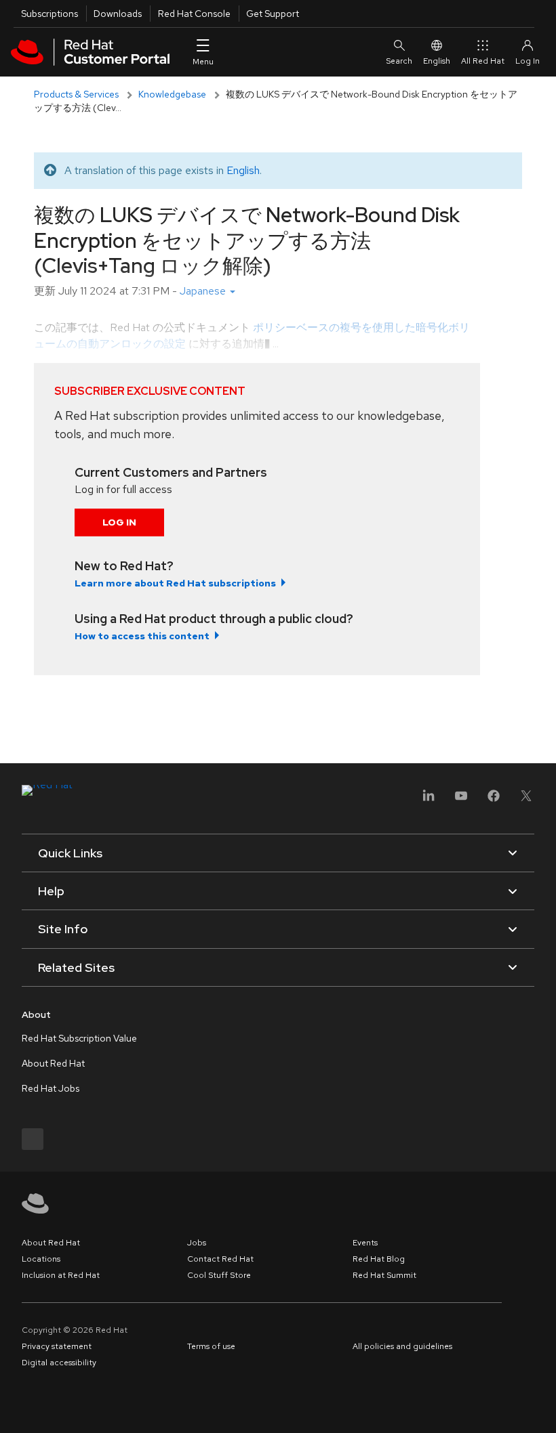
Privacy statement (57, 1346)
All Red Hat (482, 61)
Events (365, 1242)
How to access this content (142, 636)
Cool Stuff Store (219, 1275)
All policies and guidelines (402, 1346)
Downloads (118, 13)
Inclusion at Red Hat (61, 1275)
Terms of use (211, 1346)
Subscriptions (49, 13)
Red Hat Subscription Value (79, 1038)
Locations (41, 1259)
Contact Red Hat (220, 1259)
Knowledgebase (172, 94)
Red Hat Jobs (50, 1088)
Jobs (196, 1242)
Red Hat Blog (379, 1259)
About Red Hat (53, 1063)
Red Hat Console (194, 13)
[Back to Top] (541, 1408)
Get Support (272, 13)
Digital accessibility (59, 1362)
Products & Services (76, 94)
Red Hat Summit (384, 1275)
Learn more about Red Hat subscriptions (175, 583)
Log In (119, 522)
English (436, 61)
